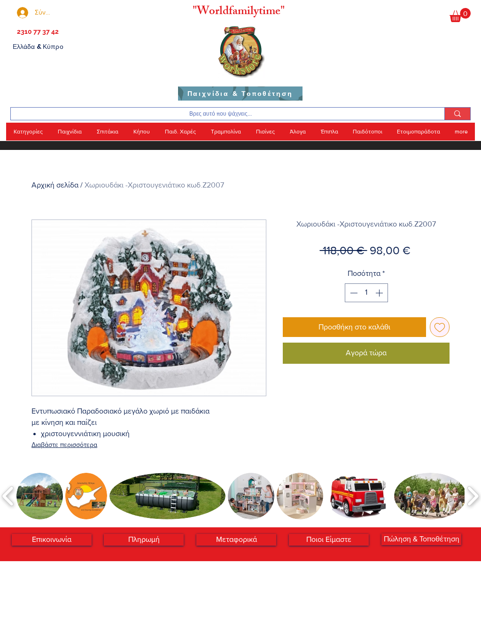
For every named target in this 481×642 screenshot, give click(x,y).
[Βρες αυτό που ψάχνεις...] (457, 114)
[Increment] (380, 293)
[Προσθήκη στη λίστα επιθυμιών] (440, 327)
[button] (460, 15)
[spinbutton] (366, 293)
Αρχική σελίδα (54, 185)
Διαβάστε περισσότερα (64, 444)
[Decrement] (352, 293)
